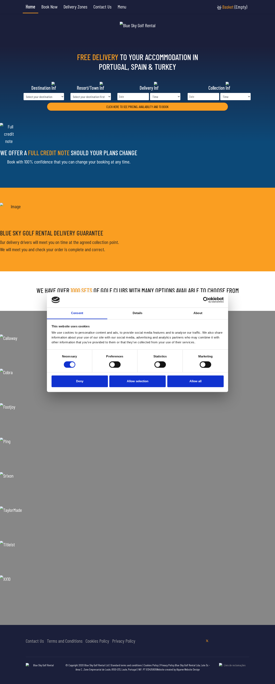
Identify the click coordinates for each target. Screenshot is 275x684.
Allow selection (137, 381)
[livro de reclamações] (233, 669)
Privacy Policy (123, 641)
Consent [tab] (77, 313)
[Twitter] (207, 640)
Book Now (49, 6)
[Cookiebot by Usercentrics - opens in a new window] (206, 300)
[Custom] (222, 640)
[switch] (115, 364)
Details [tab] (138, 313)
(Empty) (234, 7)
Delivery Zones (75, 6)
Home (30, 6)
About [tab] (197, 313)
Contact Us (102, 6)
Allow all (195, 381)
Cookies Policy (97, 641)
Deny (79, 381)
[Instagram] (214, 640)
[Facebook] (200, 640)
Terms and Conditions (65, 641)
